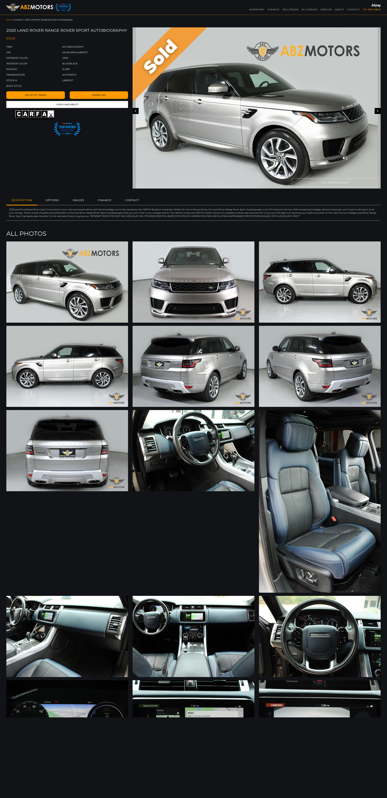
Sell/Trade (290, 9)
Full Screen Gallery (335, 182)
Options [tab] (52, 200)
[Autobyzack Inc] (29, 7)
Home (9, 20)
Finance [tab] (105, 200)
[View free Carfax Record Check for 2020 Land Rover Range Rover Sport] (35, 115)
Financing (99, 95)
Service (326, 9)
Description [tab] (22, 200)
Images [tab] (78, 200)
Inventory (18, 20)
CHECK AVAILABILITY (67, 104)
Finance (273, 9)
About (339, 9)
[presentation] (136, 111)
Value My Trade (35, 95)
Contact (353, 9)
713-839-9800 (372, 9)
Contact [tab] (132, 200)
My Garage (310, 9)
